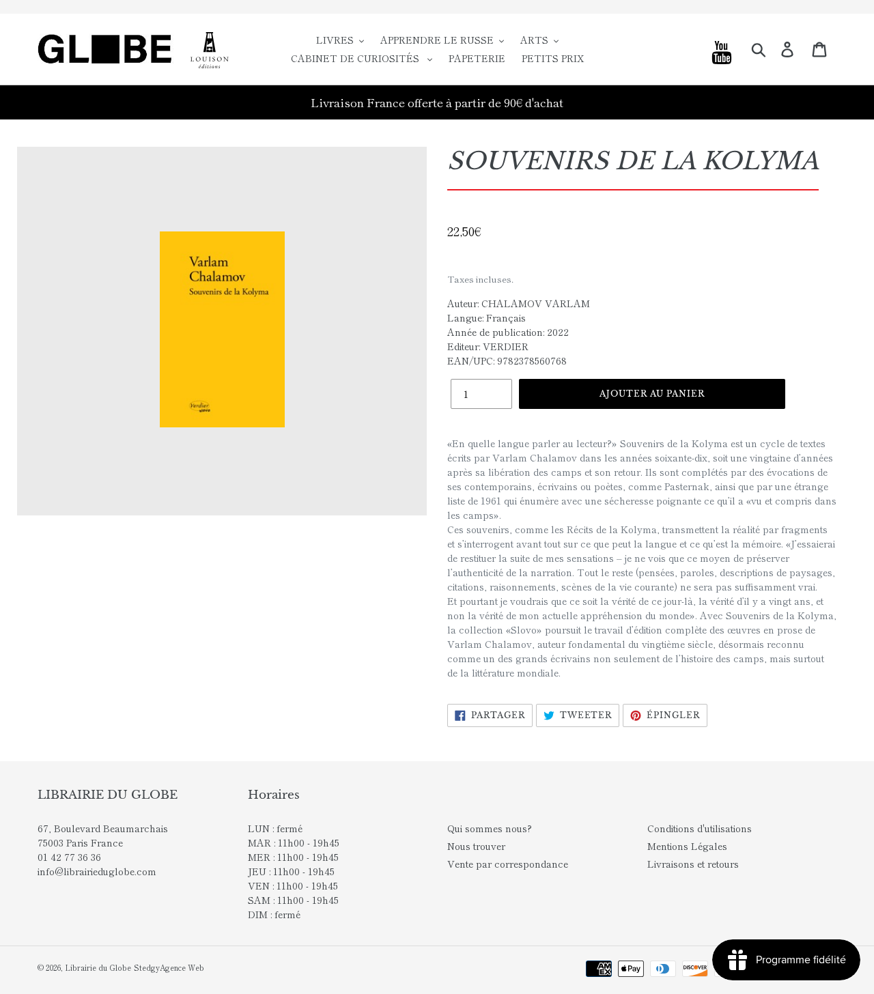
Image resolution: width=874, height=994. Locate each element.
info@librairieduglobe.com (97, 871)
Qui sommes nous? (489, 828)
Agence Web (182, 967)
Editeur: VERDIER (487, 346)
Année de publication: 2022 (508, 332)
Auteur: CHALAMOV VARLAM (518, 303)
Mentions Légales (687, 846)
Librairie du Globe (98, 967)
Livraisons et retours (693, 863)
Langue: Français (486, 317)
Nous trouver (476, 846)
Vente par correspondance (507, 863)
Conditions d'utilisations (699, 828)
